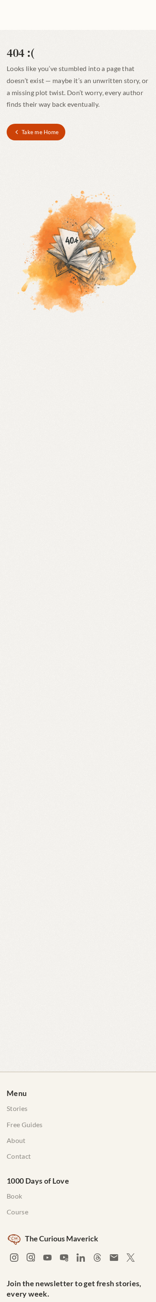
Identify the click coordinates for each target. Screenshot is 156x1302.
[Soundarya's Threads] (97, 1257)
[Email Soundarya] (113, 1257)
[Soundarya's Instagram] (14, 1257)
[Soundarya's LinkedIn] (80, 1257)
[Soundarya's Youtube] (47, 1257)
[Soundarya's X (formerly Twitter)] (130, 1257)
